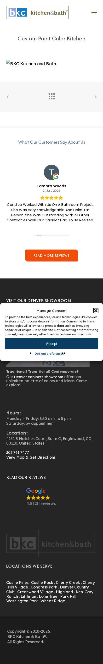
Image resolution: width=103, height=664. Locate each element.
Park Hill (68, 596)
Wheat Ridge (52, 601)
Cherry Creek (68, 582)
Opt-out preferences (49, 353)
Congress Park (44, 587)
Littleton (28, 596)
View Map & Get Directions (31, 457)
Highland (64, 591)
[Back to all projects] (51, 95)
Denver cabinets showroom (38, 377)
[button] (95, 310)
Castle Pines (17, 582)
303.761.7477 (17, 452)
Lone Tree (48, 596)
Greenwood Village (35, 591)
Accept (51, 343)
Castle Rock (42, 582)
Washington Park (22, 601)
